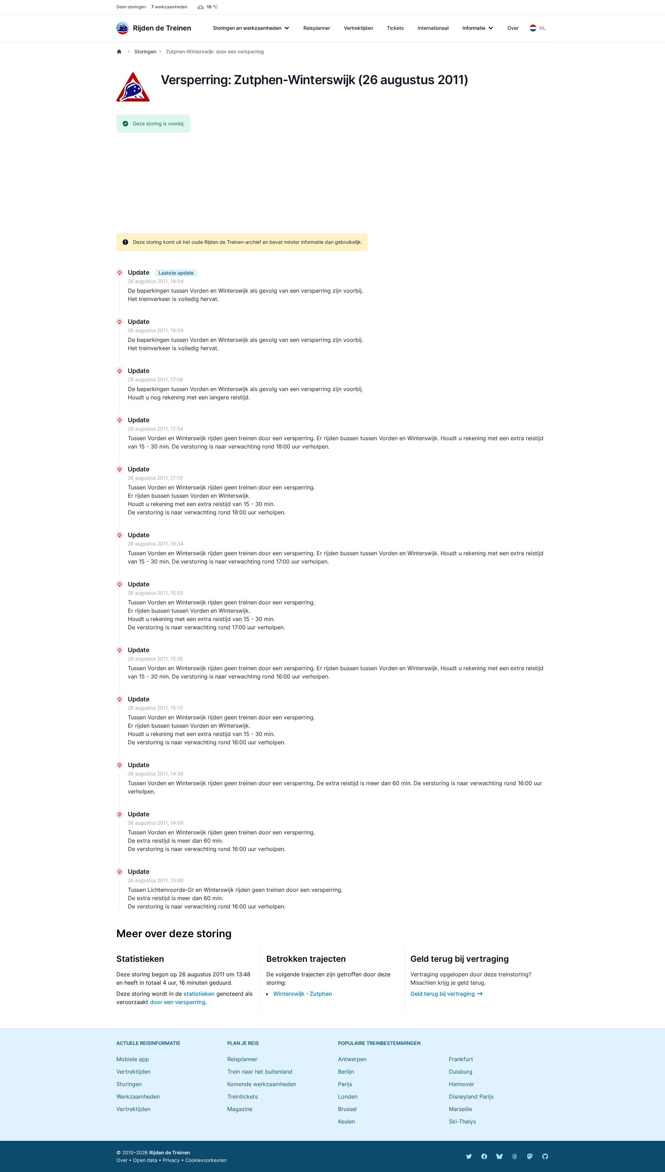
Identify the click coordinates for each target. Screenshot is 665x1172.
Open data (145, 1160)
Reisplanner (316, 28)
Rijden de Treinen (169, 1152)
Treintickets (242, 1096)
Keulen (346, 1121)
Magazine (239, 1109)
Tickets (395, 28)
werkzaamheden (169, 6)
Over (512, 28)
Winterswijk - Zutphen (302, 993)
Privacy (171, 1160)
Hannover (461, 1084)
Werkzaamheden (138, 1096)
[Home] (120, 51)
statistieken (199, 993)
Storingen (145, 51)
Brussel (347, 1109)
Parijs (345, 1084)
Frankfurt (461, 1059)
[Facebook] (484, 1156)
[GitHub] (545, 1156)
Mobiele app (132, 1059)
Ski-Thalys (462, 1121)
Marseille (460, 1109)
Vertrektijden (358, 28)
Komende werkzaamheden (261, 1084)
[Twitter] (469, 1156)
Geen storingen (131, 6)
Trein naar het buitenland (259, 1071)
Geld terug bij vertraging (442, 993)
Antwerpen (352, 1059)
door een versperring (177, 1001)
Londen (347, 1096)
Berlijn (346, 1071)
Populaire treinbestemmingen (379, 1043)
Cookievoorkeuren (206, 1160)
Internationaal (433, 28)
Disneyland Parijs (471, 1096)
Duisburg (460, 1071)
